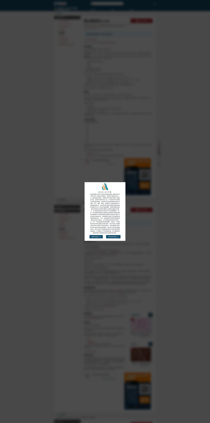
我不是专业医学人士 (113, 236)
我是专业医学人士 (96, 236)
